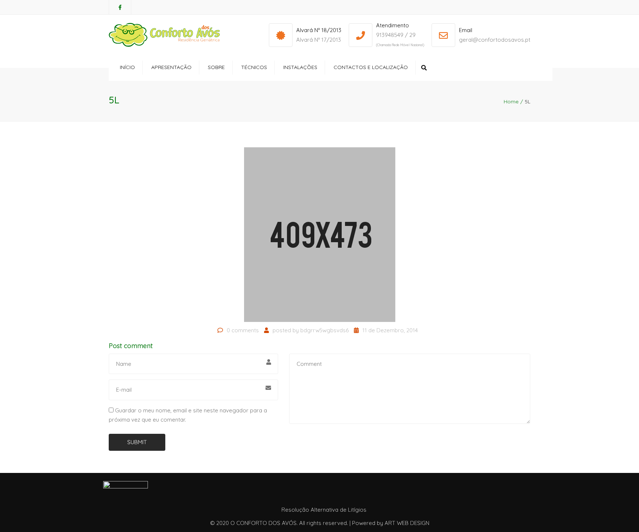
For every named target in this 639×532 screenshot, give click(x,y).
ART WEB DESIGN (407, 522)
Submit (137, 442)
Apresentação (171, 67)
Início (127, 67)
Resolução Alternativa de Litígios (323, 509)
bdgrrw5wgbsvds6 (324, 330)
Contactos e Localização (371, 67)
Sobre (216, 67)
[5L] (319, 234)
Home (511, 101)
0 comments (243, 330)
